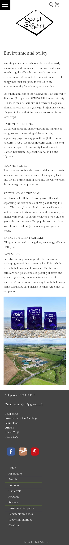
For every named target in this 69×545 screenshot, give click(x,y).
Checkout (14, 525)
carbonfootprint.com (40, 142)
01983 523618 (27, 395)
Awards (13, 479)
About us (14, 496)
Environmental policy (21, 508)
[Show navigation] (5, 5)
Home (12, 468)
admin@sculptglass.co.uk (28, 404)
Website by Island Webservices (37, 542)
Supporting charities (20, 519)
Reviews (13, 502)
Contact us (15, 491)
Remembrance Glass (21, 514)
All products (15, 473)
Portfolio (14, 485)
